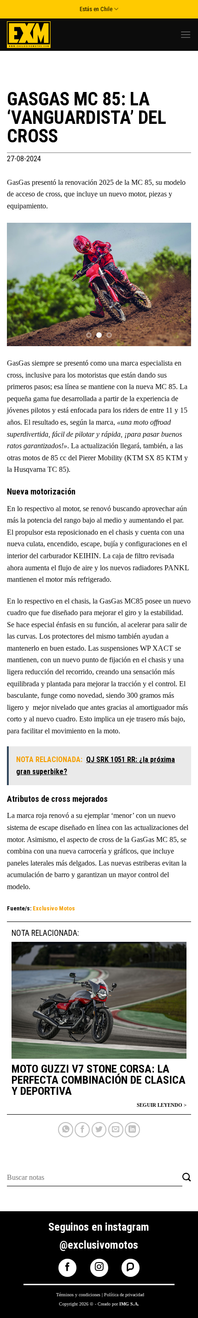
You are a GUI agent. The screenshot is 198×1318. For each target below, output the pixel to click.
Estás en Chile (96, 9)
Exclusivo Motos (54, 908)
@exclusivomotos (98, 1245)
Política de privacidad (124, 1294)
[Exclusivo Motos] (41, 34)
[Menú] (185, 34)
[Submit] (186, 1178)
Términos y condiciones (78, 1294)
